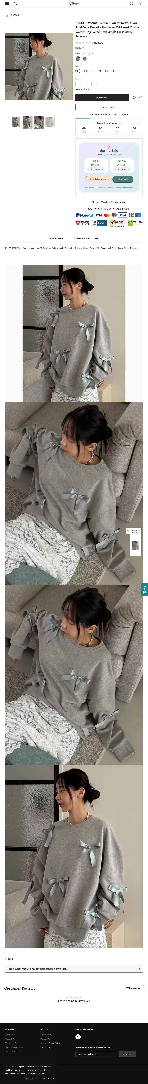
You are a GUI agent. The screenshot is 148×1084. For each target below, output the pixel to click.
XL (114, 71)
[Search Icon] (15, 3)
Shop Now (123, 179)
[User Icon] (131, 3)
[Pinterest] (78, 1036)
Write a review (133, 988)
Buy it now (109, 107)
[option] (39, 66)
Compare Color (64, 107)
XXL (107, 71)
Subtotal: (79, 89)
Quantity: (79, 78)
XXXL (85, 71)
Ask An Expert (118, 202)
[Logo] (74, 3)
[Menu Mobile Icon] (7, 3)
